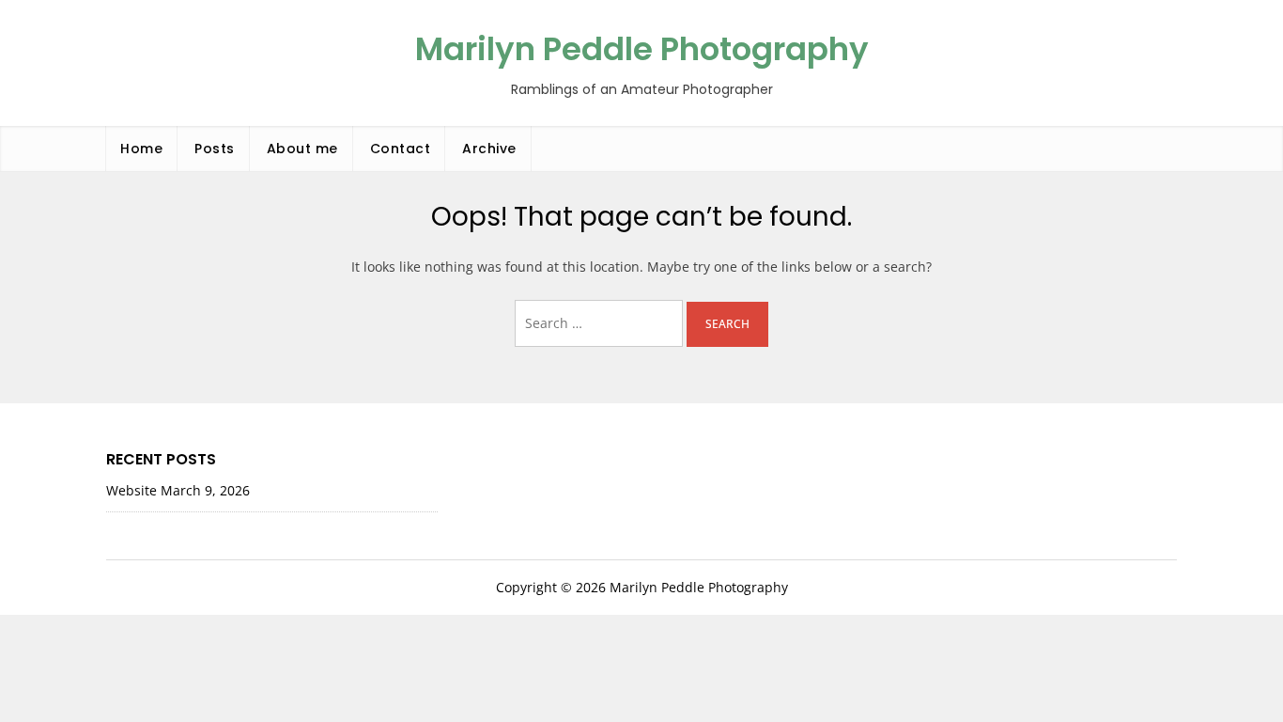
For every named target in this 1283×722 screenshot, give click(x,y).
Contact (400, 148)
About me (302, 148)
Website (131, 490)
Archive (489, 148)
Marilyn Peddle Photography (642, 48)
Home (141, 148)
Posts (214, 148)
